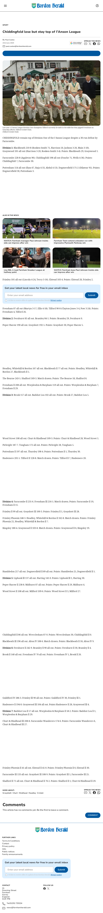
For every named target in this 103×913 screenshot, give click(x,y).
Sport (5, 25)
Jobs (4, 849)
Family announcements (12, 854)
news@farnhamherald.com (19, 908)
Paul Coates (9, 40)
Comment (93, 815)
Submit (91, 295)
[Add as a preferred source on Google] (76, 43)
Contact (5, 843)
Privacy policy (8, 846)
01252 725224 (16, 903)
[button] (5, 6)
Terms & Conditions (11, 841)
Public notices (8, 851)
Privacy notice (56, 300)
